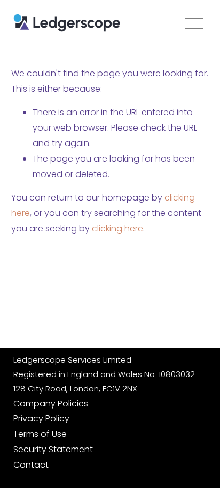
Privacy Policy (41, 418)
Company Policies (50, 403)
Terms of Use (40, 434)
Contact (31, 465)
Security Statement (53, 449)
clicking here (117, 228)
